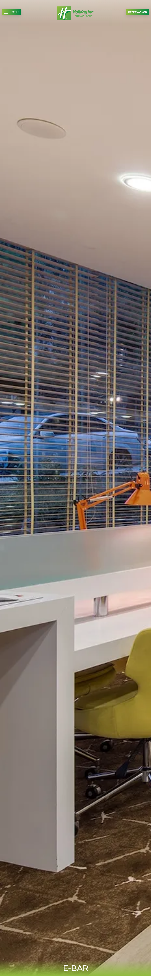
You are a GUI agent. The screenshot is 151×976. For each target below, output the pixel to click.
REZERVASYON (137, 12)
